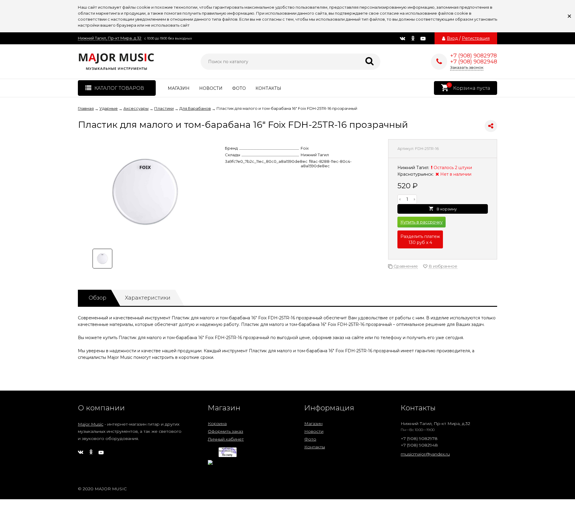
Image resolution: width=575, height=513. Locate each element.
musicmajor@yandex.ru (425, 454)
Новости (211, 88)
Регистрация (476, 38)
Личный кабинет (226, 439)
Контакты (268, 88)
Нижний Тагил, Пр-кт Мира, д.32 (109, 38)
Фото (239, 88)
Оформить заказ (225, 431)
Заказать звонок (466, 67)
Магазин (179, 88)
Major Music (90, 424)
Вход (452, 38)
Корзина (217, 423)
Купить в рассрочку (421, 222)
